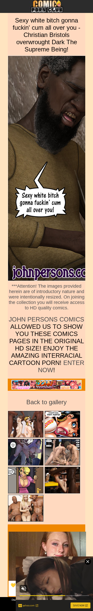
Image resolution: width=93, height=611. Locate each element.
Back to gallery (46, 402)
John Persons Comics (46, 319)
